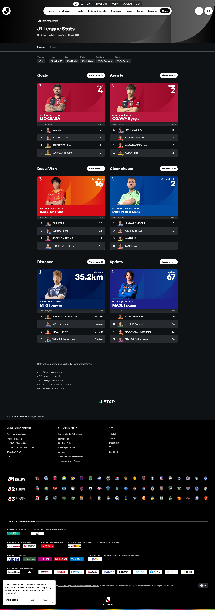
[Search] (208, 11)
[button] (199, 11)
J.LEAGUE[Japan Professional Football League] (78, 585)
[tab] (41, 47)
